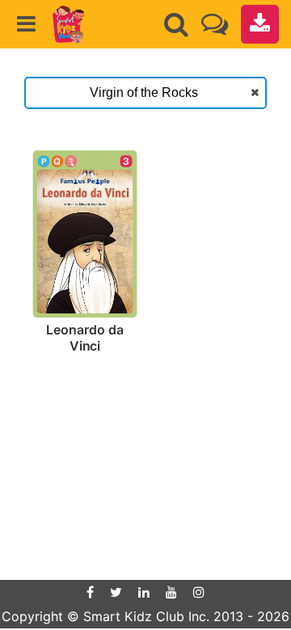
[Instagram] (199, 592)
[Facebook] (90, 592)
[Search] (176, 24)
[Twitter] (116, 592)
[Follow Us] (214, 24)
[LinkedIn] (144, 592)
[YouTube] (171, 592)
